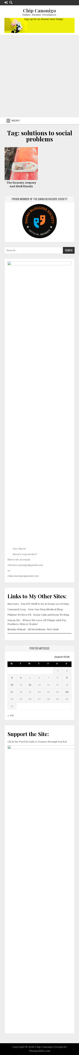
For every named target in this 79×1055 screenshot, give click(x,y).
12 (30, 684)
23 (66, 692)
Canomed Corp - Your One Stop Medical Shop (35, 609)
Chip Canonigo (39, 10)
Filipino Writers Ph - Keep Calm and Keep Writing (38, 614)
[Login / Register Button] (5, 2)
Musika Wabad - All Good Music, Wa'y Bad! (32, 629)
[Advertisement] (39, 76)
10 (12, 684)
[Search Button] (10, 2)
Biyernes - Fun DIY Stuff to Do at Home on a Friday (38, 603)
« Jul (10, 715)
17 (12, 692)
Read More (22, 163)
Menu (16, 120)
